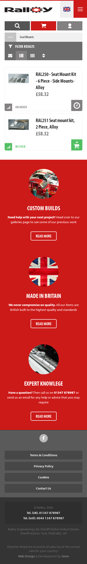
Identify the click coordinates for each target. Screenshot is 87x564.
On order (21, 107)
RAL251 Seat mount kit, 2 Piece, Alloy (55, 123)
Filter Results (24, 46)
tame (65, 556)
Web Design (26, 556)
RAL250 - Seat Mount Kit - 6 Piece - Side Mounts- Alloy (56, 80)
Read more (44, 236)
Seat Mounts (27, 37)
